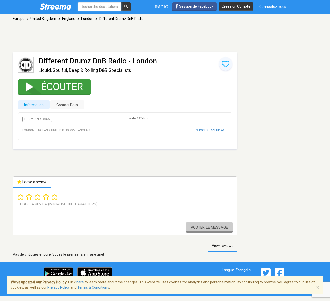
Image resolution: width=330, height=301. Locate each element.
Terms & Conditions (93, 287)
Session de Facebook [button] (195, 6)
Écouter (62, 86)
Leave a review (34, 182)
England (68, 18)
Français (243, 270)
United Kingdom (43, 18)
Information (34, 105)
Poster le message (209, 227)
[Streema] (55, 6)
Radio (161, 7)
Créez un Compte (236, 6)
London (87, 18)
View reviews (222, 246)
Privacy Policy (58, 287)
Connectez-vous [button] (272, 7)
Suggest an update (212, 130)
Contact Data (67, 105)
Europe (18, 18)
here (80, 282)
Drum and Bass (37, 119)
